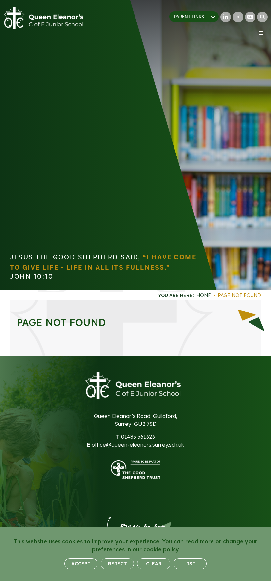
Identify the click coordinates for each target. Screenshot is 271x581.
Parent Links (189, 17)
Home (203, 295)
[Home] (43, 18)
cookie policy (161, 549)
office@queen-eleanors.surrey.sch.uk (138, 444)
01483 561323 (138, 436)
